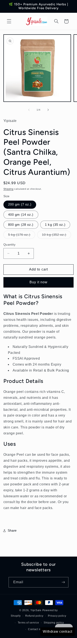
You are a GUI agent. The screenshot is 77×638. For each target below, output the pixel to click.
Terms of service (28, 622)
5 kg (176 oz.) (21, 236)
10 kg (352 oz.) (56, 236)
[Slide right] (48, 109)
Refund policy (34, 616)
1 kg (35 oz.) (55, 224)
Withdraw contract (57, 631)
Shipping (8, 189)
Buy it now (39, 282)
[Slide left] (29, 109)
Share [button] (12, 530)
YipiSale (35, 610)
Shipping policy (54, 622)
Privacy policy (57, 616)
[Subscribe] (63, 582)
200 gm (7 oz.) (20, 204)
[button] (9, 21)
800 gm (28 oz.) (21, 224)
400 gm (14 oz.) (21, 214)
